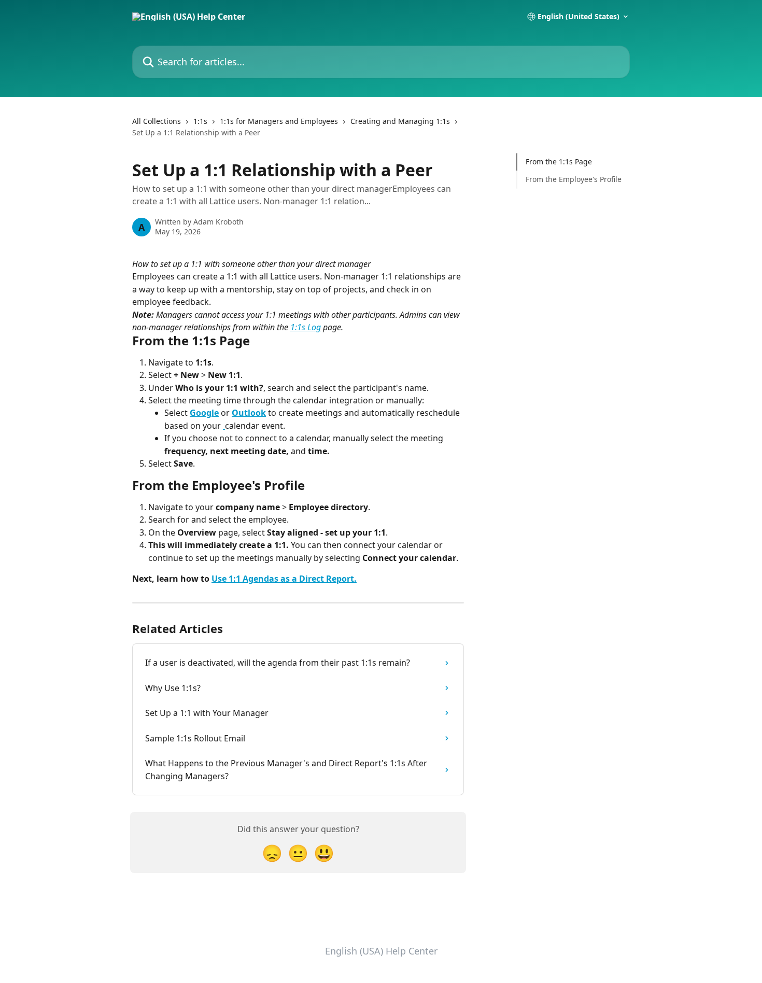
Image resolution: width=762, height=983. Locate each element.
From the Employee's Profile (574, 179)
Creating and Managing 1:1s (400, 121)
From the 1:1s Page (559, 161)
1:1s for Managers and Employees (279, 121)
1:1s (200, 121)
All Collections (156, 121)
